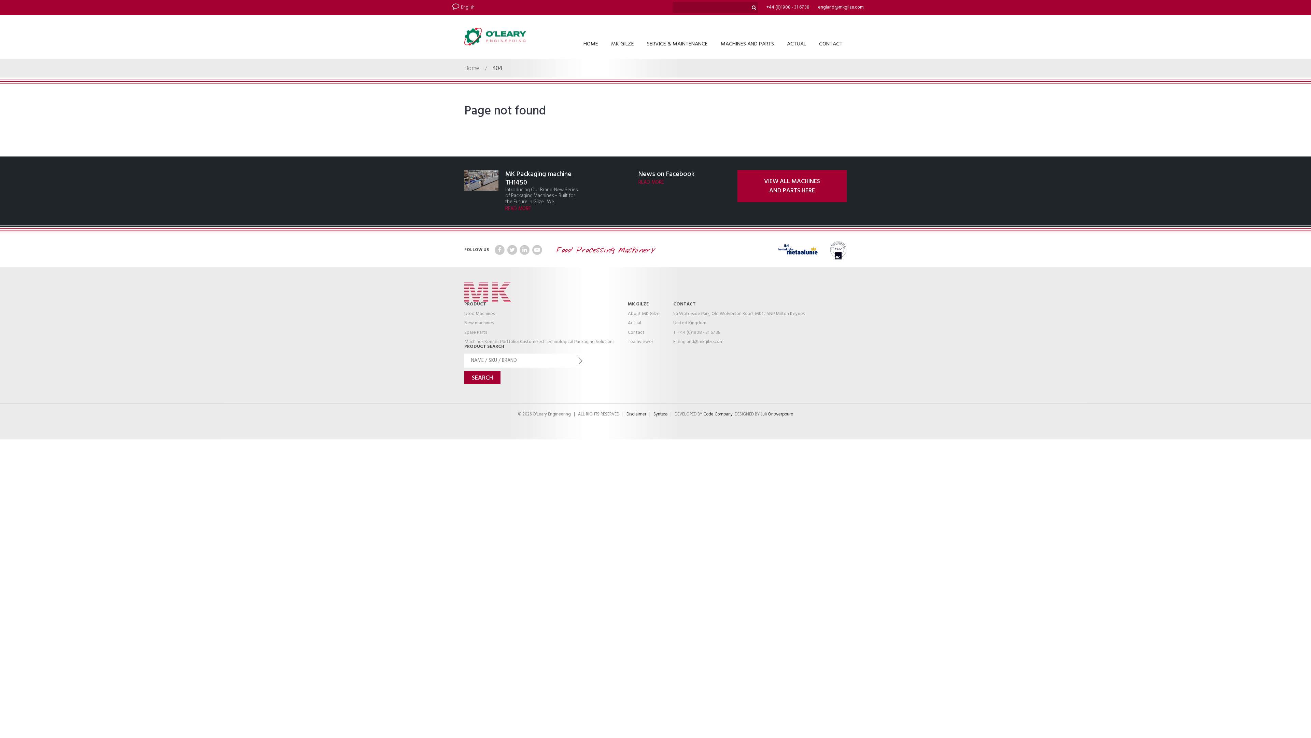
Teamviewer (640, 341)
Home (590, 44)
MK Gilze (622, 44)
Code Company (718, 414)
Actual (796, 44)
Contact (831, 44)
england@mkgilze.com (841, 7)
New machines (479, 323)
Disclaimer (636, 414)
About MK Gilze (644, 313)
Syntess (660, 414)
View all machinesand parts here (792, 186)
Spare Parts (475, 332)
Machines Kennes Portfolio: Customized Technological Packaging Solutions (539, 341)
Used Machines (479, 313)
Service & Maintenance (677, 44)
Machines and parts (747, 44)
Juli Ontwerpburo (777, 414)
